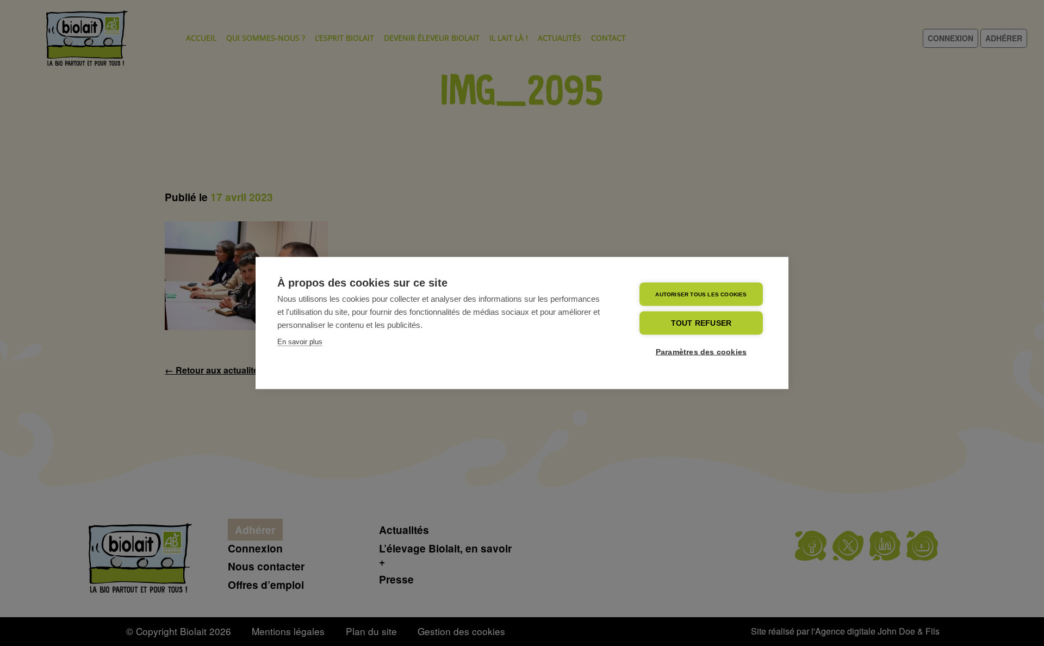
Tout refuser (701, 323)
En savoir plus (299, 342)
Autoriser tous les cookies (701, 294)
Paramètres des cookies (701, 352)
